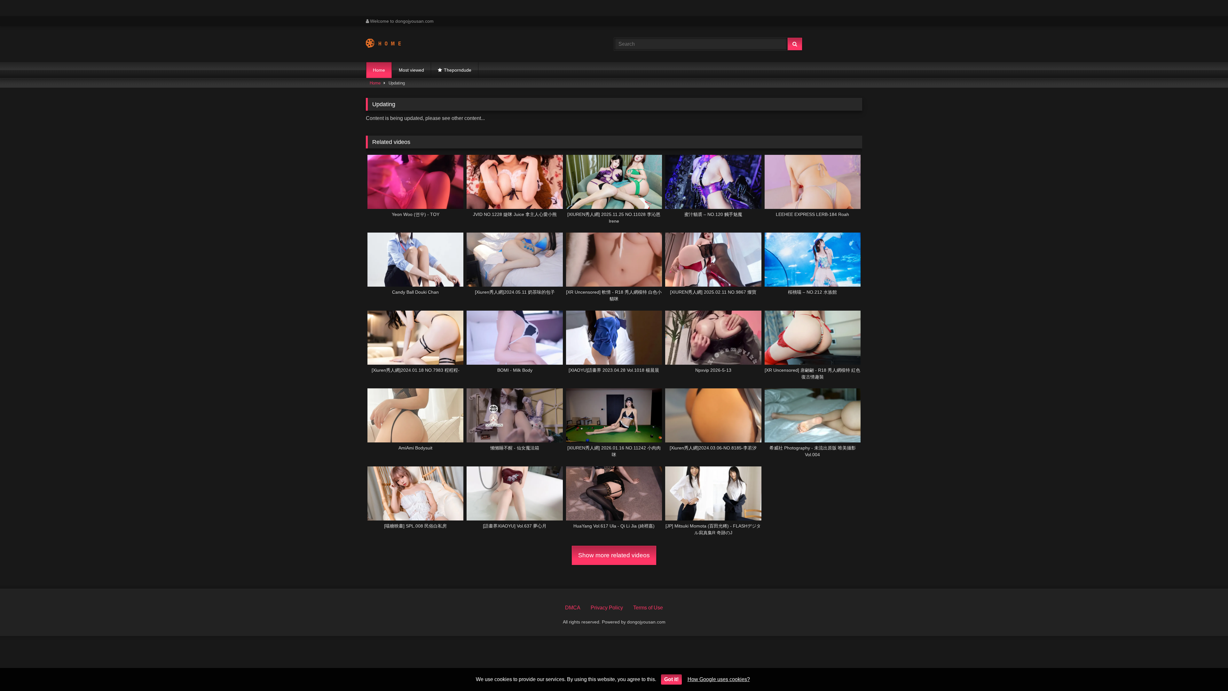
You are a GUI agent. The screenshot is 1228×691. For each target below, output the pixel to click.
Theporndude (457, 70)
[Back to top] (1208, 672)
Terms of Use (648, 607)
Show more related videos (614, 555)
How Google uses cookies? (719, 679)
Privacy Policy (607, 607)
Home (379, 70)
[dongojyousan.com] (389, 44)
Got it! (671, 679)
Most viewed (411, 70)
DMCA (572, 607)
